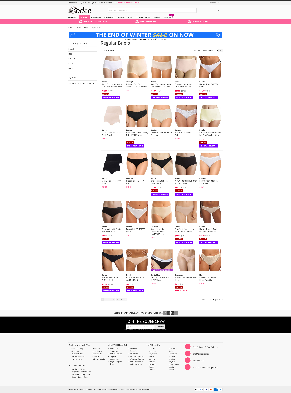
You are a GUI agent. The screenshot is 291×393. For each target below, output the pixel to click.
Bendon (172, 359)
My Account (73, 2)
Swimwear (114, 348)
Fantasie (172, 356)
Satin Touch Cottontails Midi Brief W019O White (112, 85)
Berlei (171, 351)
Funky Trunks (174, 364)
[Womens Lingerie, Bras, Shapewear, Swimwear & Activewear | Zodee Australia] (79, 10)
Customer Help (77, 348)
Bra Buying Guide (78, 369)
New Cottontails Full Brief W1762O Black (186, 182)
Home (70, 28)
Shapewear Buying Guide (81, 371)
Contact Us (96, 348)
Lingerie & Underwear (114, 357)
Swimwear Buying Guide (80, 374)
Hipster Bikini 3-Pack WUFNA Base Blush (208, 230)
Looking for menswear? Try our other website (138, 312)
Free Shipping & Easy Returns (205, 347)
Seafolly (152, 348)
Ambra (171, 370)
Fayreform (173, 354)
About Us (75, 351)
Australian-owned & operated (205, 367)
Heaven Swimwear (153, 363)
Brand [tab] (71, 49)
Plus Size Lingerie (137, 356)
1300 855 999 (198, 360)
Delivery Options (78, 356)
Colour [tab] (71, 58)
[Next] (125, 299)
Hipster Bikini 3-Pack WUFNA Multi (135, 278)
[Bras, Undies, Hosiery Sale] (145, 33)
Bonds (171, 367)
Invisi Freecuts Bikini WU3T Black (159, 182)
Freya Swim (153, 354)
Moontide (152, 351)
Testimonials (97, 354)
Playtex (172, 362)
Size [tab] (70, 54)
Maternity (134, 353)
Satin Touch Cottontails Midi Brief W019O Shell (161, 85)
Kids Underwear (136, 361)
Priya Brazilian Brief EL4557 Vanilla (207, 278)
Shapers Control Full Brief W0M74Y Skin (183, 85)
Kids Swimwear (136, 364)
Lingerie (78, 28)
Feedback (95, 356)
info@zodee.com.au (201, 354)
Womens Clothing (137, 359)
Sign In (93, 2)
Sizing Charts (97, 351)
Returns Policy (77, 354)
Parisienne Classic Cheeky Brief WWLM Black (137, 133)
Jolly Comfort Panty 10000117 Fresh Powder (136, 85)
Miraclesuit (173, 348)
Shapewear (114, 351)
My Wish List (85, 2)
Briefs (86, 28)
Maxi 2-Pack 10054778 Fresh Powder (111, 133)
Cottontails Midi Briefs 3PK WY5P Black (111, 230)
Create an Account (105, 2)
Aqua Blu (152, 359)
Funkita (151, 356)
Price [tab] (70, 63)
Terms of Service (161, 329)
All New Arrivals (116, 354)
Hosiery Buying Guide (79, 377)
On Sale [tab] (71, 68)
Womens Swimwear (134, 349)
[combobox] (152, 10)
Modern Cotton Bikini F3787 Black (160, 278)
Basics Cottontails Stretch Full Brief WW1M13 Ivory (210, 133)
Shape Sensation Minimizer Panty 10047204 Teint (158, 231)
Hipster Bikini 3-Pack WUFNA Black (110, 278)
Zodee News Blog (99, 359)
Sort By (197, 50)
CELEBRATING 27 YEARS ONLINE (127, 2)
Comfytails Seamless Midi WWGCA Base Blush (185, 230)
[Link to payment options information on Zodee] (208, 389)
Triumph (152, 369)
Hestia (151, 367)
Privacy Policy (151, 329)
